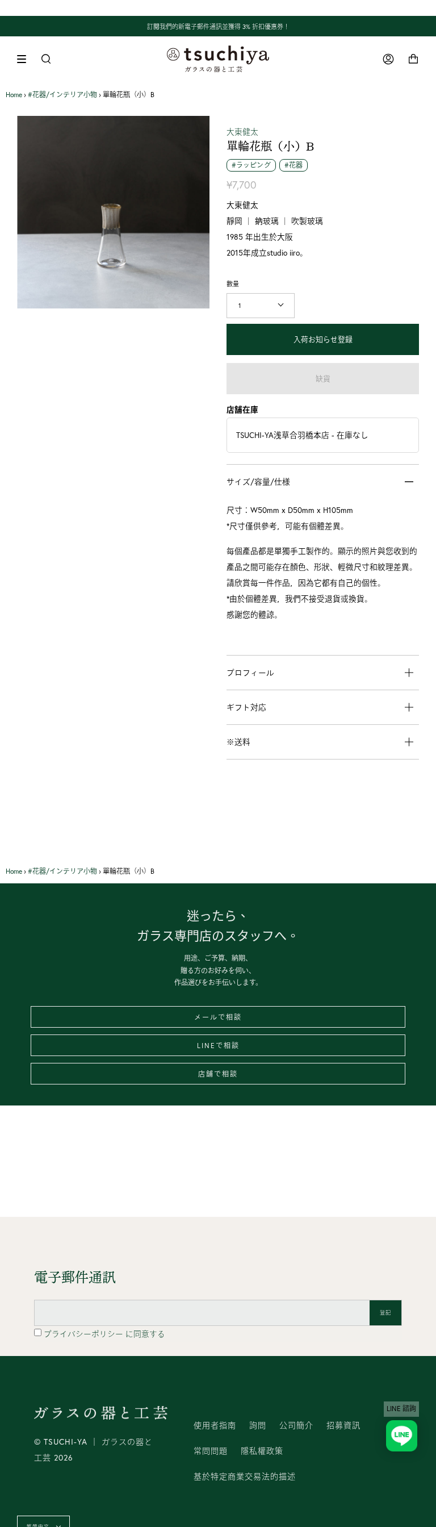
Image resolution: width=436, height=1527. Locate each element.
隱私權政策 (262, 1451)
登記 (385, 1312)
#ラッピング (251, 165)
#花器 (293, 165)
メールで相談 (218, 1017)
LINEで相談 (218, 1045)
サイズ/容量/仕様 (258, 481)
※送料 (238, 741)
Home (14, 94)
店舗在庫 (242, 409)
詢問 (257, 1425)
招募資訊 (343, 1425)
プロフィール (250, 672)
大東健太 (242, 131)
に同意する (104, 1333)
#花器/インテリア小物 (62, 94)
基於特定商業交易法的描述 (245, 1476)
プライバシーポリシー (84, 1333)
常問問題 (211, 1451)
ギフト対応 (246, 707)
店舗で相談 (218, 1074)
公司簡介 (296, 1425)
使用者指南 (215, 1425)
